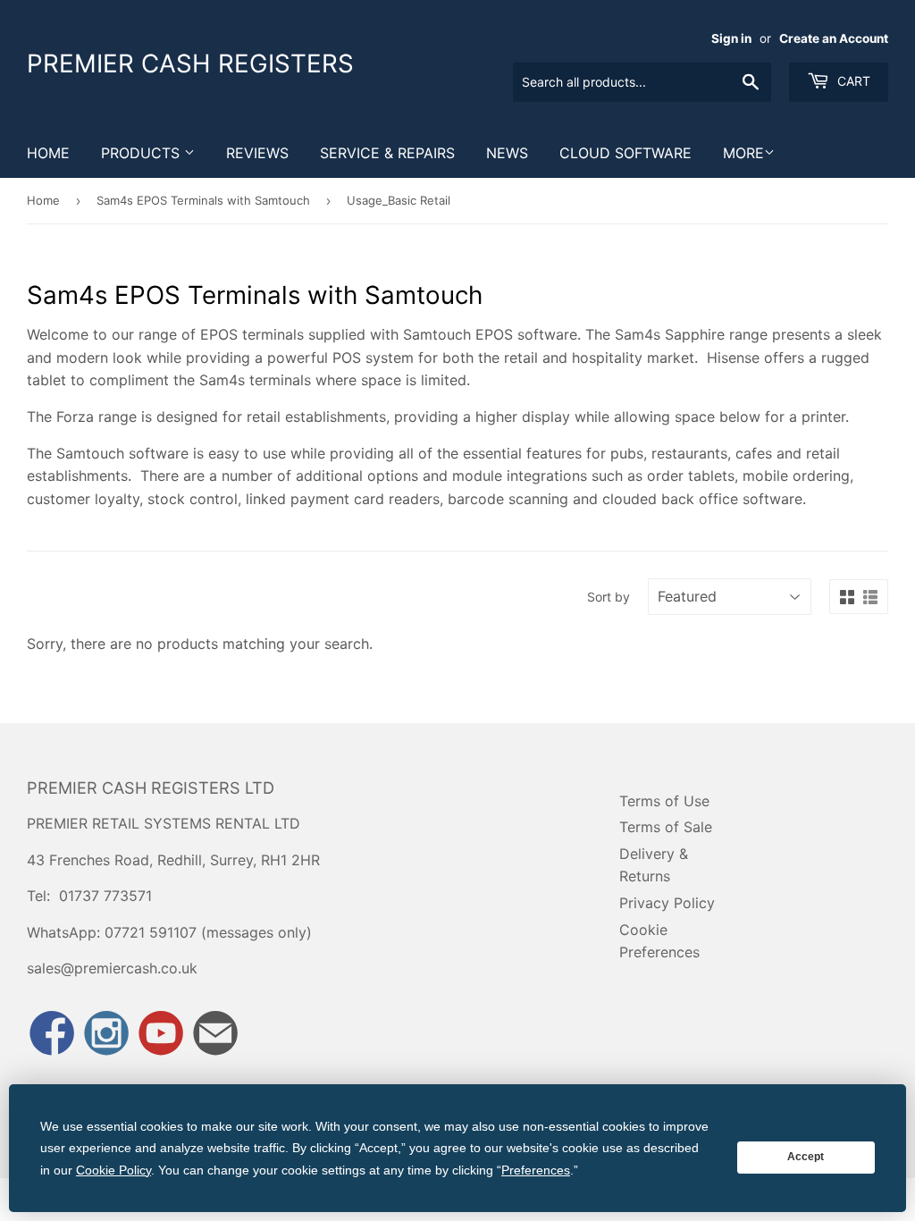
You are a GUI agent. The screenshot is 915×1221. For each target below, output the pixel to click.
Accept (805, 1156)
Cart (852, 80)
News (507, 153)
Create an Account (833, 38)
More (743, 153)
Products (142, 153)
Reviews (257, 153)
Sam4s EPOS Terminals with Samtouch (203, 200)
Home (48, 153)
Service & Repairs (387, 153)
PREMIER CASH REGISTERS (190, 63)
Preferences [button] (535, 1170)
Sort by (608, 596)
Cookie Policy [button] (113, 1170)
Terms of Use (664, 801)
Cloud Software (625, 153)
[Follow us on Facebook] (52, 1034)
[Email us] (215, 1034)
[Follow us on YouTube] (161, 1034)
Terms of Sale (665, 827)
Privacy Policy (667, 903)
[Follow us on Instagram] (106, 1034)
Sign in (731, 38)
